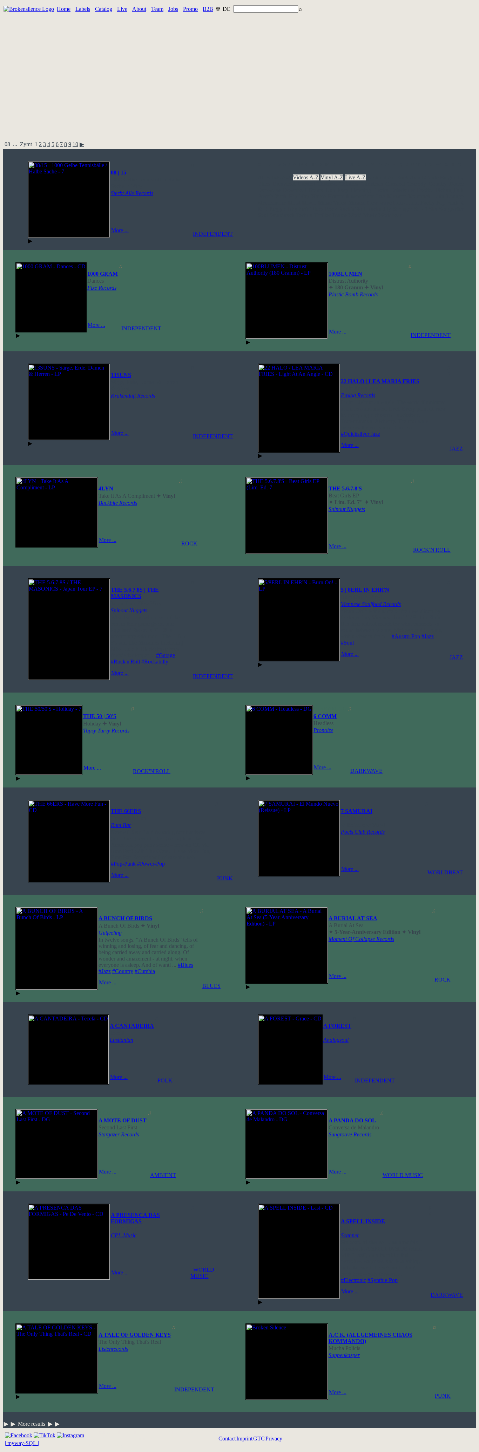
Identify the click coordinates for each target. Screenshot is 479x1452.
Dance (456, 184)
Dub (330, 190)
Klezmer (396, 196)
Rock (331, 209)
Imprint (244, 1438)
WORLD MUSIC (403, 1175)
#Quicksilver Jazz (360, 434)
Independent (359, 196)
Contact (227, 1438)
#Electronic (353, 1280)
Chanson (327, 184)
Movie (309, 203)
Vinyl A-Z (332, 177)
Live (122, 9)
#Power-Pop (151, 864)
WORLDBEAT (445, 872)
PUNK (225, 878)
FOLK (165, 1080)
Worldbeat (389, 215)
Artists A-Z (278, 177)
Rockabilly (379, 209)
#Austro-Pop (406, 636)
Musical (357, 203)
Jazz (380, 196)
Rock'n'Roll (352, 209)
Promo (190, 9)
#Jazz (427, 636)
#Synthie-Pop (382, 1280)
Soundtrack (282, 215)
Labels (82, 9)
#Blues (185, 965)
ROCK (189, 543)
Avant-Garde (424, 177)
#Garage (165, 655)
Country (438, 184)
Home (63, 9)
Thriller (322, 215)
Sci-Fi (420, 209)
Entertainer (403, 190)
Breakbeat (284, 184)
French (265, 196)
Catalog (103, 9)
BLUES (211, 986)
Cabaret (306, 184)
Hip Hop (299, 196)
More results (31, 1424)
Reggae (277, 209)
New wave (379, 203)
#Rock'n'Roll (125, 662)
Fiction (443, 190)
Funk (281, 196)
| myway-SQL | (22, 1443)
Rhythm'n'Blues (305, 209)
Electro (381, 190)
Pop (440, 203)
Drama (315, 190)
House (318, 196)
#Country (122, 971)
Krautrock (419, 196)
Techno (304, 215)
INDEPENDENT (213, 234)
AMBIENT (163, 1175)
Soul (263, 215)
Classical (395, 184)
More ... (120, 230)
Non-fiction (406, 203)
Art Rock (398, 177)
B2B (208, 9)
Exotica (425, 190)
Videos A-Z (306, 177)
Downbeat (294, 190)
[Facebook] (18, 1435)
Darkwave (269, 190)
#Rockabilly (154, 662)
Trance (339, 215)
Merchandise (272, 203)
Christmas (372, 184)
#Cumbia (145, 971)
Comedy (416, 184)
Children (348, 184)
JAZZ (456, 449)
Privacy (273, 1438)
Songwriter (451, 209)
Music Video (332, 203)
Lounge (455, 196)
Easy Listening (354, 190)
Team (157, 9)
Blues (264, 184)
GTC (259, 1438)
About (139, 9)
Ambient (376, 177)
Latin (438, 196)
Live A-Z (355, 177)
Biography (452, 177)
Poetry (427, 203)
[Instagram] (70, 1435)
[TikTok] (44, 1435)
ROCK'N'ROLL (432, 550)
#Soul (347, 643)
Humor (336, 196)
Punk (452, 203)
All (261, 177)
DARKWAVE (366, 771)
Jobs (173, 9)
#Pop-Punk (123, 864)
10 (75, 144)
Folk (458, 190)
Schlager (402, 209)
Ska (433, 209)
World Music (362, 215)
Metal (294, 203)
